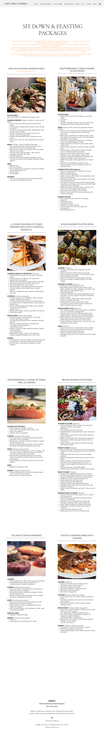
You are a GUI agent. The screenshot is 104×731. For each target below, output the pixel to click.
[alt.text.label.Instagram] (100, 4)
